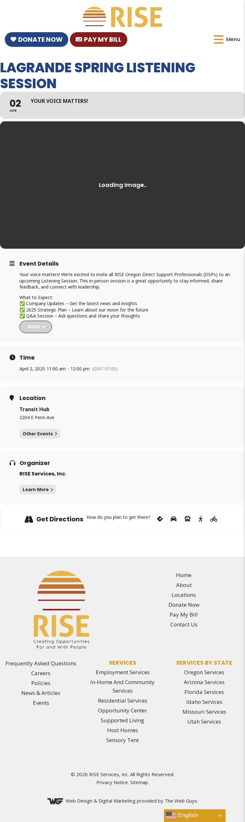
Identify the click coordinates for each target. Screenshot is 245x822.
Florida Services (204, 692)
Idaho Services (204, 701)
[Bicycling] (214, 519)
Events (41, 702)
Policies (40, 683)
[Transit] (187, 519)
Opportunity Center (122, 710)
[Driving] (173, 519)
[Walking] (200, 519)
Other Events (38, 434)
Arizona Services (204, 682)
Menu (233, 39)
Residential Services (122, 700)
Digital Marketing (117, 800)
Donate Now (40, 39)
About (184, 585)
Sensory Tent (122, 740)
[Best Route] (160, 519)
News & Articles (40, 693)
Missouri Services (204, 711)
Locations (184, 594)
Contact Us (183, 624)
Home (183, 575)
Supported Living (122, 720)
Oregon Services (204, 672)
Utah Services (204, 721)
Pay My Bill (103, 39)
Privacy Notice (112, 782)
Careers (40, 673)
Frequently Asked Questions (40, 663)
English (187, 815)
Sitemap (139, 782)
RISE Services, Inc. (42, 473)
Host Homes (122, 730)
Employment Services (123, 672)
